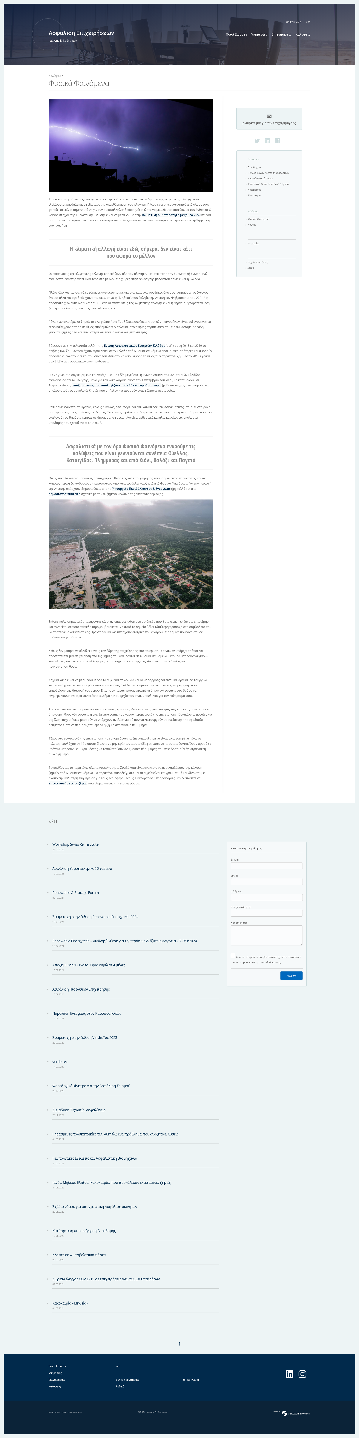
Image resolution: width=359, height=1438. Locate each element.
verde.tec (59, 1061)
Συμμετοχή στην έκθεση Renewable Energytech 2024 (95, 916)
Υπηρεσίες (259, 34)
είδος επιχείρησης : (241, 907)
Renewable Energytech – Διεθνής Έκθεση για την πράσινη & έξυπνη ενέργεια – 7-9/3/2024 (124, 940)
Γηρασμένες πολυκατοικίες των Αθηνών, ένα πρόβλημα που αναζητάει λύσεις (115, 1134)
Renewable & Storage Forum (75, 892)
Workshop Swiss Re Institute (75, 844)
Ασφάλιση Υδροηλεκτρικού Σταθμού (82, 868)
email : (234, 875)
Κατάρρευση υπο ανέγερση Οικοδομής (84, 1230)
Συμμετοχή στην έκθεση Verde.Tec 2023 (84, 1037)
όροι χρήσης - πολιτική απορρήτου (65, 1412)
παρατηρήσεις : (239, 922)
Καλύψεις (303, 34)
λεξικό (120, 1386)
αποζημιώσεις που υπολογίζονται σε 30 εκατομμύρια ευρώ (116, 385)
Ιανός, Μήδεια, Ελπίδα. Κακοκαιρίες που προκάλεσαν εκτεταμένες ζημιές (111, 1182)
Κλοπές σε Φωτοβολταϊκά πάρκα (79, 1254)
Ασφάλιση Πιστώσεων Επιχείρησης (81, 989)
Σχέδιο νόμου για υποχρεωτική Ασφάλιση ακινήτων (94, 1206)
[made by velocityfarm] (291, 1413)
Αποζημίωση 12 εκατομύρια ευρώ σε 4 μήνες (88, 965)
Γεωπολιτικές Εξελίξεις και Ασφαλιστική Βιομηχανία (94, 1158)
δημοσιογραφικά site (64, 494)
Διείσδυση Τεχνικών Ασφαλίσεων (79, 1109)
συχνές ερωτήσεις (127, 1379)
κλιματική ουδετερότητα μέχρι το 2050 (171, 215)
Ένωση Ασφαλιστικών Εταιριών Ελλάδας (134, 346)
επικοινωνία (293, 22)
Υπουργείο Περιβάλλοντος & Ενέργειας (141, 489)
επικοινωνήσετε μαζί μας (68, 783)
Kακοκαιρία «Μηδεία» (70, 1303)
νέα (308, 22)
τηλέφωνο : (237, 891)
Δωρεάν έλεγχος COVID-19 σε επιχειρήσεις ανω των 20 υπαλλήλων (105, 1278)
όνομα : (235, 859)
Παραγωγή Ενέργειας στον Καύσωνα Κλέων (86, 1013)
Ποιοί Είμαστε (236, 34)
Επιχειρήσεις (281, 34)
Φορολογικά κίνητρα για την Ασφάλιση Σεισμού (91, 1085)
